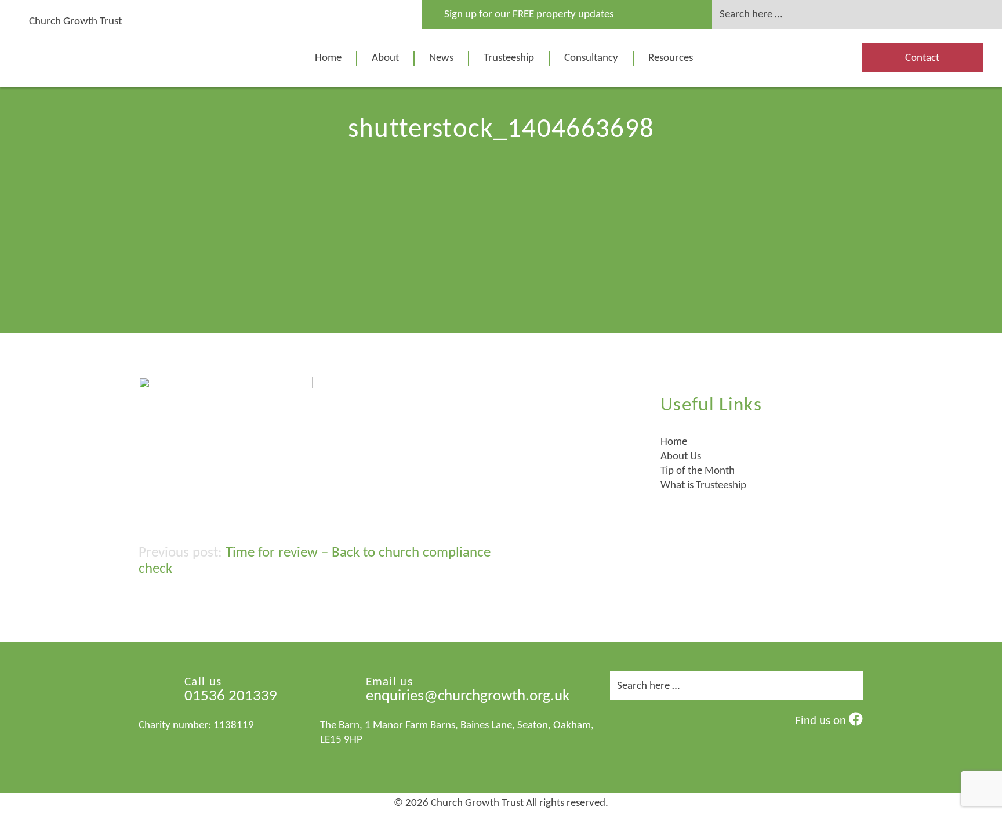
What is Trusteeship (703, 485)
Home (328, 58)
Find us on (822, 721)
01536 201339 (230, 696)
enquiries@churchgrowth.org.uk (467, 696)
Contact (922, 58)
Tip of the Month (697, 471)
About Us (680, 456)
